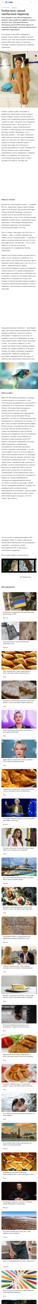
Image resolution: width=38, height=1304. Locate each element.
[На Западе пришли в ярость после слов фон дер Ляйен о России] (19, 812)
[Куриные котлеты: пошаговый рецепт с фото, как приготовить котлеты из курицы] (19, 1048)
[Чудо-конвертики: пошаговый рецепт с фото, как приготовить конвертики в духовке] (19, 665)
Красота (14, 7)
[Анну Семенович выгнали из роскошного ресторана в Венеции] (19, 724)
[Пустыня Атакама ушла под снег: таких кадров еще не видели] (19, 1225)
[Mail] (6, 2)
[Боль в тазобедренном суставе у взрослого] (19, 1255)
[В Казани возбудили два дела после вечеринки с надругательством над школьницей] (19, 1019)
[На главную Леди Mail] (10, 2)
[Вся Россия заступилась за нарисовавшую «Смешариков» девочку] (19, 1284)
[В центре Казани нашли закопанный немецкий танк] (19, 635)
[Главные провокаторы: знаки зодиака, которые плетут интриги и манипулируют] (19, 960)
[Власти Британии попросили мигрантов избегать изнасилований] (19, 1137)
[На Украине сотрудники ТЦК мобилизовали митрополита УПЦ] (19, 606)
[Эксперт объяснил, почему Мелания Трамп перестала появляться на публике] (19, 842)
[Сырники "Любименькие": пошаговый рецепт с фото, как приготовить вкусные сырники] (19, 1078)
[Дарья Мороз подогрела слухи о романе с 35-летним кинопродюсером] (19, 753)
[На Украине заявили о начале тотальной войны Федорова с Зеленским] (19, 1196)
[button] (19, 79)
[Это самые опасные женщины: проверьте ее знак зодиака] (19, 1107)
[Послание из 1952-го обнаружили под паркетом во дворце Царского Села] (19, 930)
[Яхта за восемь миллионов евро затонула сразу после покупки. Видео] (19, 871)
